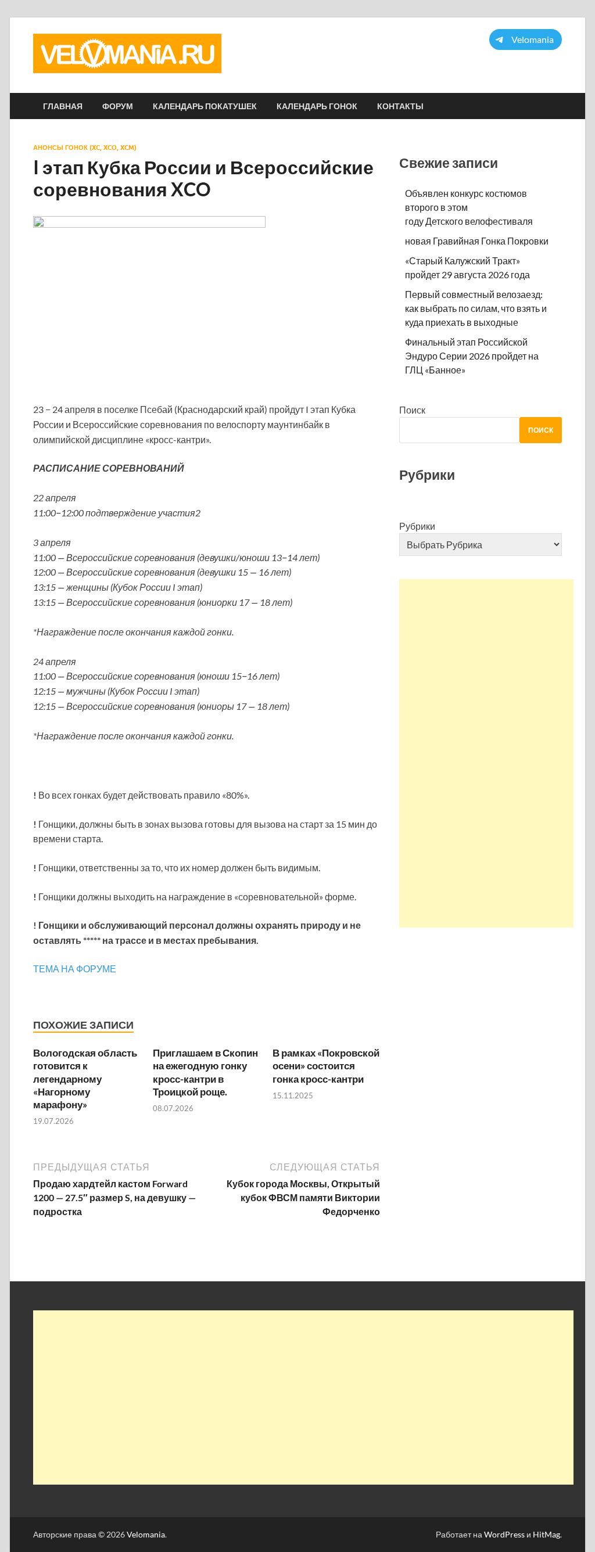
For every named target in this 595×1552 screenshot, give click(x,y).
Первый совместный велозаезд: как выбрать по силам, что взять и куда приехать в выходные (476, 308)
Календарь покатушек (205, 106)
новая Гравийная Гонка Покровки (477, 240)
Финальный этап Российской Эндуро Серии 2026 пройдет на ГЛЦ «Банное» (472, 355)
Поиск (412, 409)
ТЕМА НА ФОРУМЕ (74, 968)
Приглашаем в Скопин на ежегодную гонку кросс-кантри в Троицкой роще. (205, 1072)
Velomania (146, 1534)
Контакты (400, 106)
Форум (117, 106)
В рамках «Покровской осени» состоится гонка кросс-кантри (326, 1065)
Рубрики (417, 525)
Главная (63, 106)
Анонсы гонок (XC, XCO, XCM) (85, 147)
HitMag (546, 1534)
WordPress (504, 1534)
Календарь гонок (317, 106)
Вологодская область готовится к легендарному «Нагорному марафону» (85, 1078)
